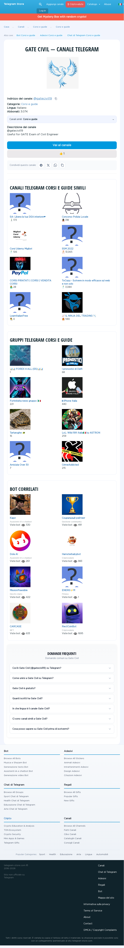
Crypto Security (12, 834)
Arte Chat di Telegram (15, 809)
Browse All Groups (13, 792)
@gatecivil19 (43, 98)
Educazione (66, 854)
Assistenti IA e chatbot (21, 522)
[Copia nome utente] (56, 98)
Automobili (102, 854)
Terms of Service (93, 911)
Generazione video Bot (16, 775)
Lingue (88, 854)
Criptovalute (68, 558)
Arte (78, 854)
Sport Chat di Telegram (16, 796)
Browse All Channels (74, 826)
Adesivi (102, 879)
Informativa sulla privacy (97, 904)
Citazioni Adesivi (73, 775)
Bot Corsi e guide (26, 35)
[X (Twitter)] (48, 165)
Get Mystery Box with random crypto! (62, 17)
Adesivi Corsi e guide (51, 35)
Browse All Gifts (72, 792)
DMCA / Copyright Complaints (100, 930)
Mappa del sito (106, 898)
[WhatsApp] (55, 165)
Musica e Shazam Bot (15, 763)
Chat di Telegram (107, 872)
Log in (42, 11)
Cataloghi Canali (72, 838)
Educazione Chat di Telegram (19, 805)
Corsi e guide (29, 104)
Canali (101, 866)
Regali (101, 885)
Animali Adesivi (72, 763)
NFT (12, 630)
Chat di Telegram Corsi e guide (83, 35)
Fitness (65, 594)
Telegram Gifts (11, 843)
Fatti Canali (70, 830)
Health (52, 854)
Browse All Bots (12, 758)
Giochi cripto (16, 594)
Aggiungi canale (55, 4)
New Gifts (69, 801)
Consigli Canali (71, 843)
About (87, 917)
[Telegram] (41, 165)
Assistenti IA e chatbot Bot (18, 771)
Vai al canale (62, 145)
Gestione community (72, 522)
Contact (88, 924)
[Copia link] (62, 165)
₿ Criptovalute (75, 4)
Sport (42, 854)
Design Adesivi (72, 771)
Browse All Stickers (74, 758)
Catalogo (92, 4)
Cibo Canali (70, 834)
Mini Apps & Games (14, 838)
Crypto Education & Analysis (19, 826)
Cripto (7, 818)
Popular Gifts (71, 796)
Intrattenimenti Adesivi (76, 767)
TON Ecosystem (12, 830)
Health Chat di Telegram (17, 801)
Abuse (107, 4)
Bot (100, 891)
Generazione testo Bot (16, 767)
